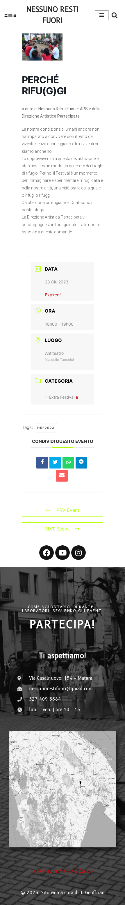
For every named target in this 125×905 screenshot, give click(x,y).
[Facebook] (46, 552)
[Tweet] (55, 463)
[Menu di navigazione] (101, 15)
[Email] (62, 476)
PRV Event (67, 510)
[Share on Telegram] (81, 463)
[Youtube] (62, 552)
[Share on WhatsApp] (68, 463)
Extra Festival (61, 397)
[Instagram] (78, 552)
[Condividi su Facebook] (42, 463)
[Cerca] (114, 15)
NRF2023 (46, 428)
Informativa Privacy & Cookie (63, 871)
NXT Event (57, 529)
